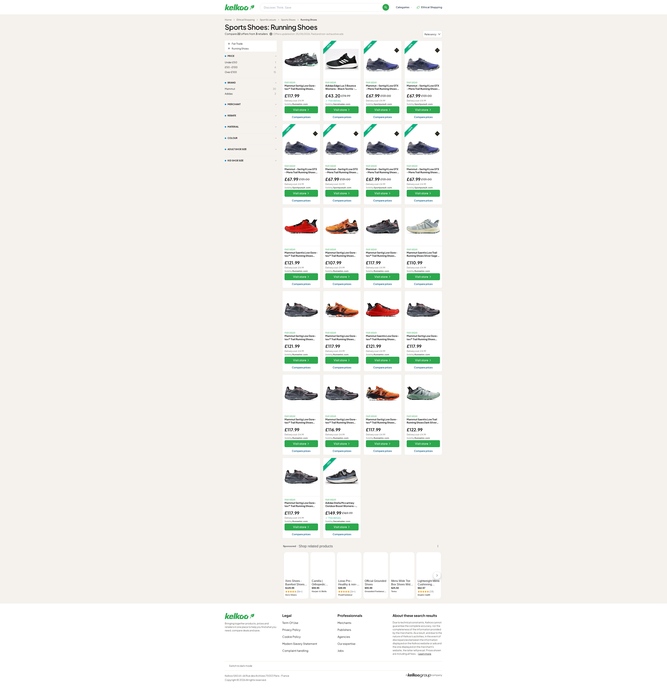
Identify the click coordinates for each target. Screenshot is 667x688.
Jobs (341, 650)
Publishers (344, 630)
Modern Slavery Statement (299, 643)
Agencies (344, 637)
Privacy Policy (291, 630)
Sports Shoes (288, 19)
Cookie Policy (291, 637)
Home (228, 19)
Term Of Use (290, 623)
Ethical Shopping (246, 19)
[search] (385, 7)
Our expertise (346, 643)
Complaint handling (295, 650)
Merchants (344, 623)
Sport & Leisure (268, 19)
